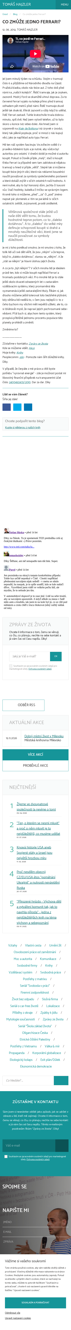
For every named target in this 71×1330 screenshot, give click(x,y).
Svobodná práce (50, 972)
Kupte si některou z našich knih (22, 427)
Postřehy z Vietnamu (23, 1046)
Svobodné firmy (27, 965)
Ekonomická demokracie (36, 1066)
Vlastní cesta (33, 945)
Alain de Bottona (28, 128)
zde (21, 357)
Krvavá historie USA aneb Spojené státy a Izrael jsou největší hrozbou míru (34, 853)
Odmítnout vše (12, 1313)
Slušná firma (50, 999)
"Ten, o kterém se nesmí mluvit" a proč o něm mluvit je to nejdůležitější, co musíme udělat (38, 828)
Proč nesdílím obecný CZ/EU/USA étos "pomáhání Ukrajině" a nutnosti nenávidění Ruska (38, 880)
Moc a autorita (23, 959)
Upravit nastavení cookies (18, 1318)
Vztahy (12, 945)
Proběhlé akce (35, 766)
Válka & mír (52, 1046)
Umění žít (55, 945)
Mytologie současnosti (20, 1019)
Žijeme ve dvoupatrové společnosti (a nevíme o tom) (36, 806)
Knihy (20, 352)
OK (55, 656)
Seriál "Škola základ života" (35, 1026)
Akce (32, 348)
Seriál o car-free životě (24, 1006)
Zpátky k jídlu (48, 1012)
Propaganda (16, 1053)
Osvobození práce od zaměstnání (35, 952)
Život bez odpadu (23, 999)
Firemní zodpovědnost (35, 992)
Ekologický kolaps (21, 1060)
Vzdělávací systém (20, 972)
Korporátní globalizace (46, 1053)
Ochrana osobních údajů (40, 669)
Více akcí (35, 755)
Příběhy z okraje (22, 1012)
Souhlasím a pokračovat (35, 1303)
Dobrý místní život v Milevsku (44, 736)
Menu (64, 4)
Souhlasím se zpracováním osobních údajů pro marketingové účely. (33, 667)
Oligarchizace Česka (35, 1033)
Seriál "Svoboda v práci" (35, 985)
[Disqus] (35, 481)
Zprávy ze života (38, 343)
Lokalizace (53, 1006)
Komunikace (48, 959)
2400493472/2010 (20, 382)
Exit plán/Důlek (50, 1060)
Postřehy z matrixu (35, 979)
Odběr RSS (26, 705)
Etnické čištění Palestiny (35, 1039)
